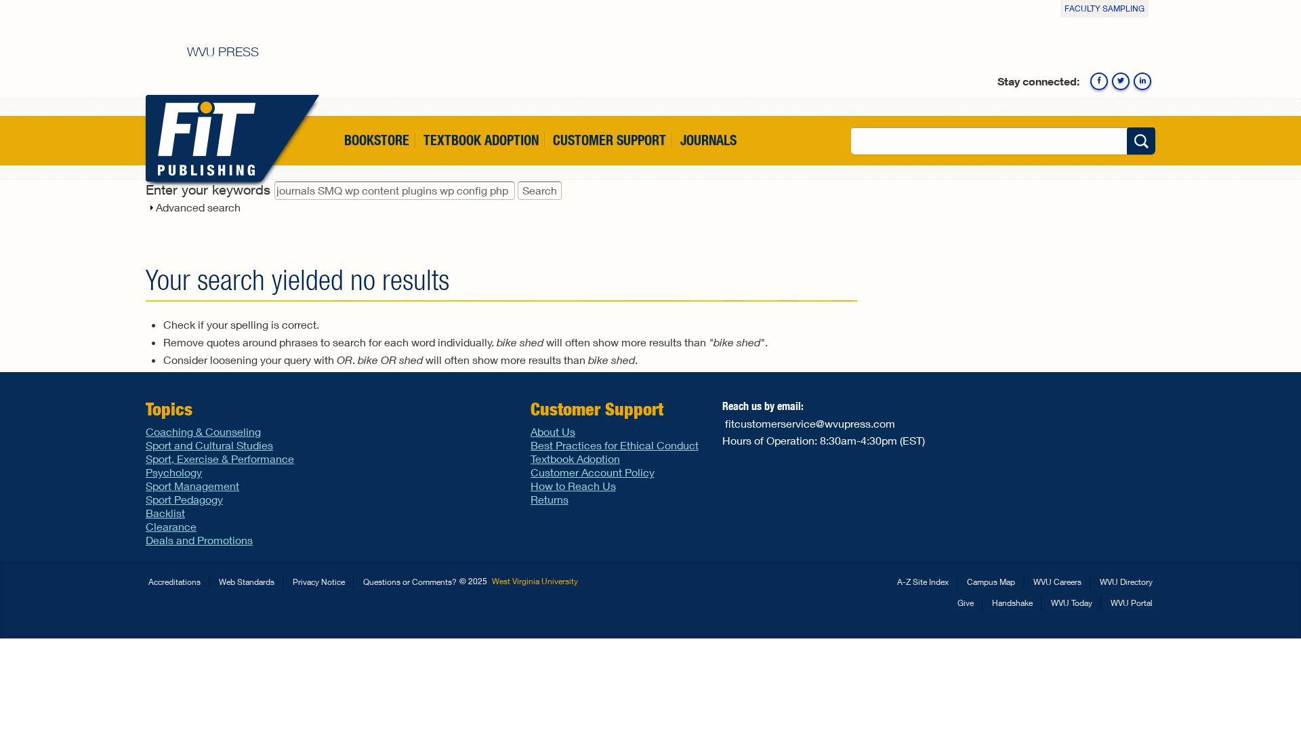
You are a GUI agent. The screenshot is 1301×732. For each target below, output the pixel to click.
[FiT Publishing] (204, 138)
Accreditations (174, 582)
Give (965, 603)
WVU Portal (1132, 603)
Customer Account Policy (593, 472)
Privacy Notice (319, 582)
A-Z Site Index (923, 582)
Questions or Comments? (410, 582)
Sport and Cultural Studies (209, 445)
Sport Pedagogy (184, 499)
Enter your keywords (210, 189)
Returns (550, 499)
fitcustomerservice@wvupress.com (810, 423)
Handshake (1012, 603)
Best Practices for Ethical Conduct (615, 445)
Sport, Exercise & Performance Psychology (220, 465)
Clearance (171, 526)
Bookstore (376, 139)
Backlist (165, 512)
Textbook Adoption (481, 139)
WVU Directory (1126, 582)
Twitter (1121, 81)
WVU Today (1071, 603)
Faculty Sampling (1104, 8)
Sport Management (192, 485)
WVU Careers (1057, 582)
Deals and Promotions (199, 539)
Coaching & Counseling (203, 431)
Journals (708, 139)
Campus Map (991, 582)
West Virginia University (535, 581)
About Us (553, 431)
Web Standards (246, 582)
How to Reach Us (573, 485)
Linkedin (1142, 81)
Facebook (1099, 81)
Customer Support (609, 139)
